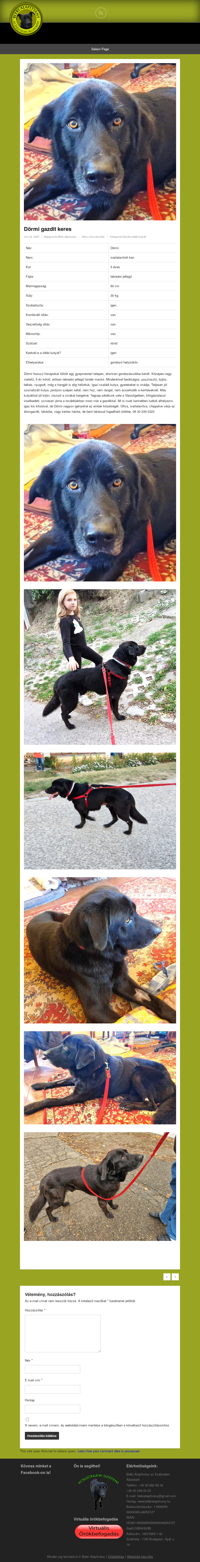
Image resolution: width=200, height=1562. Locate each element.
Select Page (100, 49)
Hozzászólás (35, 1310)
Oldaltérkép (116, 1556)
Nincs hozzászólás (93, 236)
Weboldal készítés (140, 1556)
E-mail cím (33, 1380)
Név (29, 1360)
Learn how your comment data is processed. (109, 1451)
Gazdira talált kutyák (134, 236)
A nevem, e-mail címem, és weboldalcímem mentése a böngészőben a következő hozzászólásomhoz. (97, 1425)
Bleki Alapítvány (67, 236)
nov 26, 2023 (31, 236)
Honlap (30, 1400)
